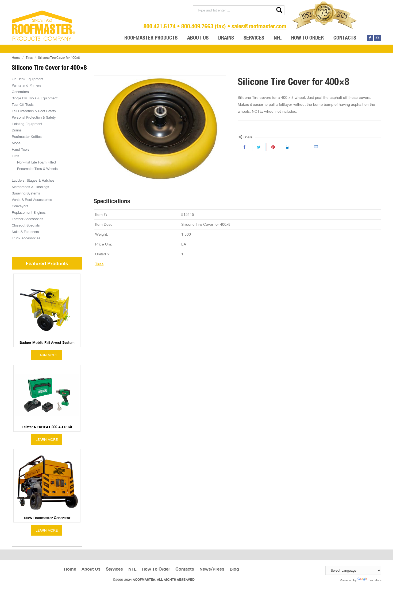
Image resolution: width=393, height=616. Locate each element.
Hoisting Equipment (27, 124)
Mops (16, 143)
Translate (374, 580)
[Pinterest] (273, 147)
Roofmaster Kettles (27, 136)
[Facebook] (370, 38)
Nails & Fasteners (25, 231)
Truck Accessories (26, 238)
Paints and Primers (26, 85)
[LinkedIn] (287, 147)
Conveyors (20, 206)
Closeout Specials (26, 225)
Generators (20, 91)
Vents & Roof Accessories (32, 199)
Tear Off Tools (23, 104)
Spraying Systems (26, 193)
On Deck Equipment (27, 79)
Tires (29, 58)
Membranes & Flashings (30, 187)
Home (16, 58)
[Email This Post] (316, 147)
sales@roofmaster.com (259, 26)
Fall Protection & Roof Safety (34, 111)
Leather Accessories (27, 219)
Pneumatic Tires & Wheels (37, 168)
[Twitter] (258, 147)
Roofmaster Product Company (44, 25)
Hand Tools (20, 149)
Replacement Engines (29, 212)
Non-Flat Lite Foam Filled (36, 162)
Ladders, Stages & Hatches (33, 180)
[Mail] (377, 38)
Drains (17, 130)
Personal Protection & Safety (34, 117)
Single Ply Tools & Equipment (34, 98)
